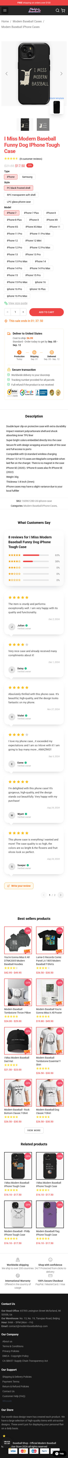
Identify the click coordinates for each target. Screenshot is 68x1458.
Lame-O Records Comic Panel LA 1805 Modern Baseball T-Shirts (48, 961)
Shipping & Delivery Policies (17, 1376)
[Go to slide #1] (25, 124)
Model (7, 207)
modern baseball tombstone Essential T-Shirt (48, 1061)
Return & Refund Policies (15, 1386)
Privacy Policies (10, 1351)
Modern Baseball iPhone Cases (20, 27)
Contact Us (8, 1391)
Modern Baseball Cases (27, 21)
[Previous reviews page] (44, 895)
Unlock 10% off (7, 1442)
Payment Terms (10, 1381)
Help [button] (62, 1453)
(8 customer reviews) (31, 158)
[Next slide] (61, 73)
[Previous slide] (6, 73)
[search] (57, 10)
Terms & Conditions (12, 1346)
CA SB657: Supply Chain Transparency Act (25, 1360)
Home (5, 21)
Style (7, 182)
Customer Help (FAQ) (13, 1396)
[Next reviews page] (61, 895)
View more (34, 1130)
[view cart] (63, 10)
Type (7, 171)
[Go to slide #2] (43, 124)
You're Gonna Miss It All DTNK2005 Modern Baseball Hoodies (16, 961)
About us (7, 1341)
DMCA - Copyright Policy (15, 1356)
